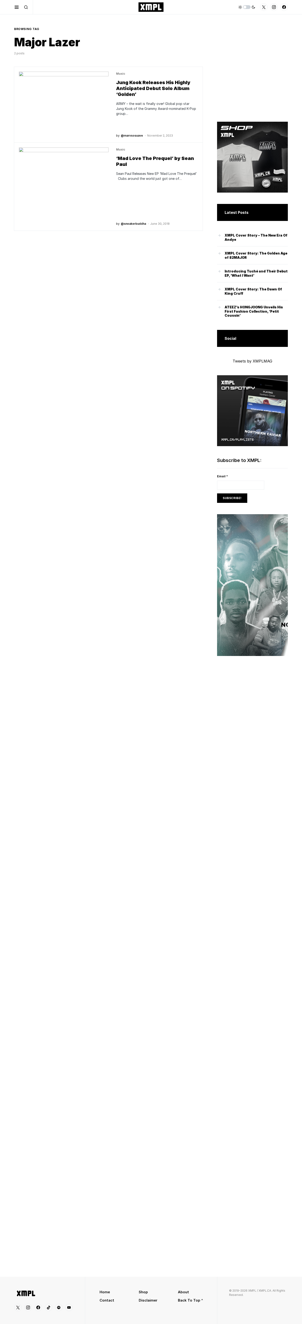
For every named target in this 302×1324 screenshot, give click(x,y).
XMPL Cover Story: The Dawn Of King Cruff (253, 291)
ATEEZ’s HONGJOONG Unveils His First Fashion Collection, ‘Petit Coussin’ (254, 311)
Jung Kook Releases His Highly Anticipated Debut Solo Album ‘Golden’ (153, 88)
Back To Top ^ (190, 1300)
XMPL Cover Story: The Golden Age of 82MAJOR (256, 255)
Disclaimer (148, 1300)
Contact (107, 1300)
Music (120, 73)
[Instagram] (274, 7)
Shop (143, 1292)
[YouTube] (69, 1307)
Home (105, 1292)
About (183, 1292)
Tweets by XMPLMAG (252, 361)
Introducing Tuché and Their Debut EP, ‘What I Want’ (256, 273)
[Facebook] (284, 7)
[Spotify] (59, 1307)
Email (222, 476)
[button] (16, 7)
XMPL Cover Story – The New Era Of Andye (256, 237)
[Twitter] (264, 7)
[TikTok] (48, 1307)
